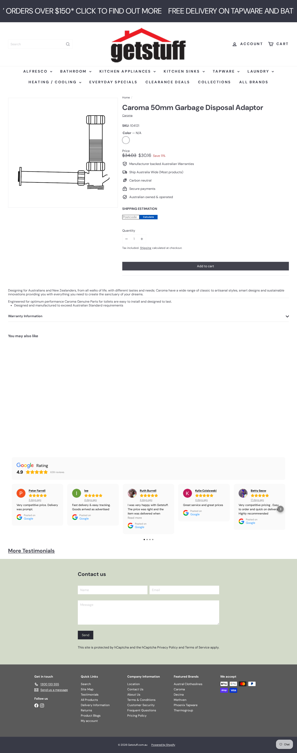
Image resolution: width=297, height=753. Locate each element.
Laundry (259, 71)
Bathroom (74, 71)
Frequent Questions (141, 710)
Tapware (225, 71)
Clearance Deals (167, 82)
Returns (86, 710)
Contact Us (135, 689)
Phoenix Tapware (186, 705)
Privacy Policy (167, 647)
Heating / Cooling (53, 82)
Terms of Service (197, 647)
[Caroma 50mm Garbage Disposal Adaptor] (31, 393)
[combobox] (40, 44)
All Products (89, 700)
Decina (179, 695)
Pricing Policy (136, 716)
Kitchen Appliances (126, 71)
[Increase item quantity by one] (141, 238)
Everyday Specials (113, 82)
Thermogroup (183, 710)
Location (133, 684)
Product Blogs (91, 716)
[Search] (68, 44)
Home (126, 97)
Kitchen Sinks (182, 71)
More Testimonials (31, 550)
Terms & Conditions (141, 700)
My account (89, 721)
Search (86, 684)
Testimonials (90, 695)
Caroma (179, 689)
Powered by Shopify (163, 745)
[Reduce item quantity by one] (126, 238)
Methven (180, 700)
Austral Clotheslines (188, 684)
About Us (133, 695)
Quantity (128, 230)
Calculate (148, 216)
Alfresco (36, 71)
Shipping (145, 248)
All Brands (254, 82)
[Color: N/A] (15, 419)
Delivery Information (95, 705)
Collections (214, 82)
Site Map (87, 689)
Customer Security (141, 705)
